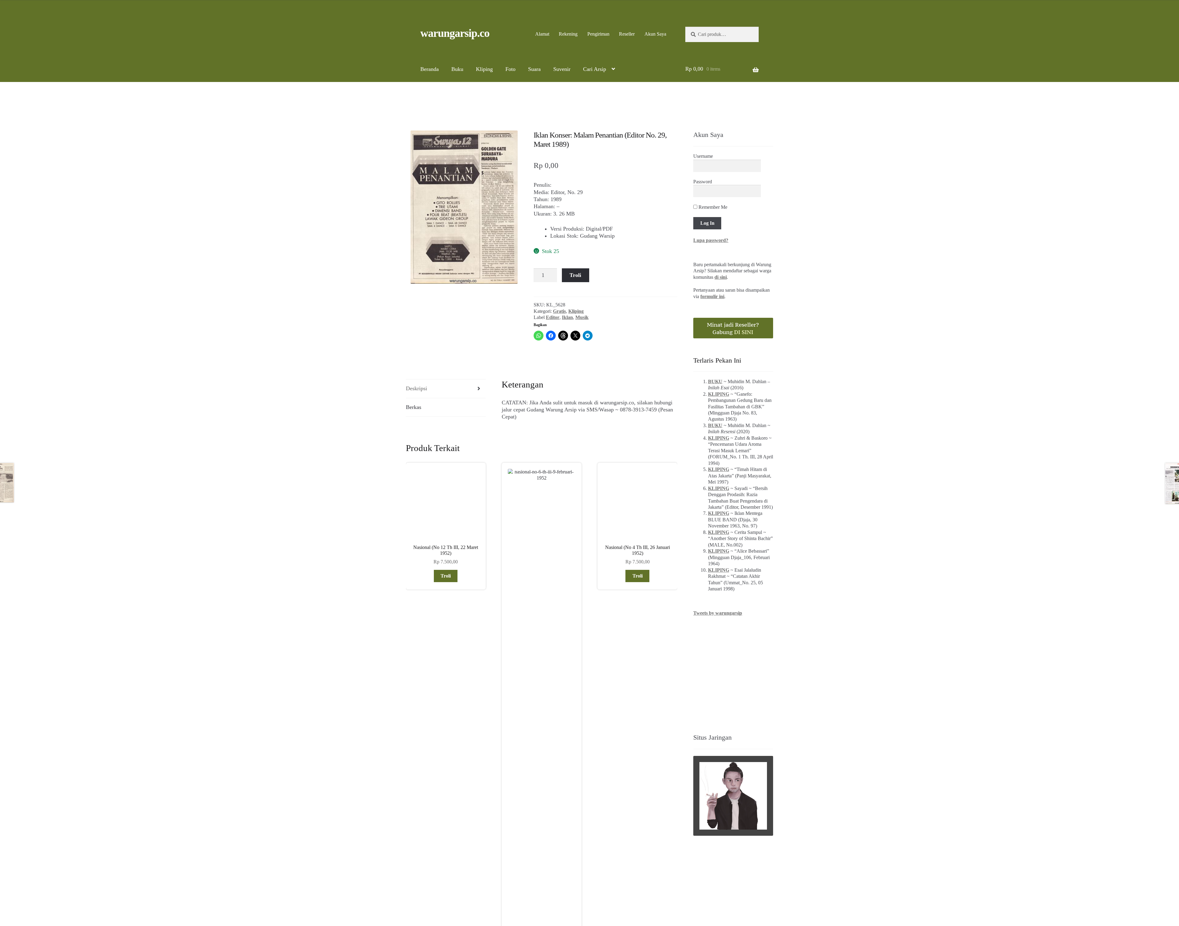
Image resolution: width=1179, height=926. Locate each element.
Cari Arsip (594, 69)
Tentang (547, 894)
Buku (457, 69)
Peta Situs (572, 894)
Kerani (595, 894)
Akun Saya (655, 34)
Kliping (484, 69)
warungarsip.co (454, 33)
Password (702, 181)
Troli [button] (446, 575)
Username (703, 156)
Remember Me (712, 207)
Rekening (568, 34)
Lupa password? (710, 240)
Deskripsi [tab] (416, 388)
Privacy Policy (624, 894)
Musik (582, 317)
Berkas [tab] (413, 407)
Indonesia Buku (630, 887)
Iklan (567, 317)
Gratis (559, 311)
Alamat (542, 34)
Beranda (429, 69)
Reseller (627, 34)
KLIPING (718, 394)
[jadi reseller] (733, 328)
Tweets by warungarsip (717, 613)
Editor (552, 317)
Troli (575, 275)
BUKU (715, 381)
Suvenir (561, 69)
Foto (510, 69)
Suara (534, 69)
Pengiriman (598, 34)
